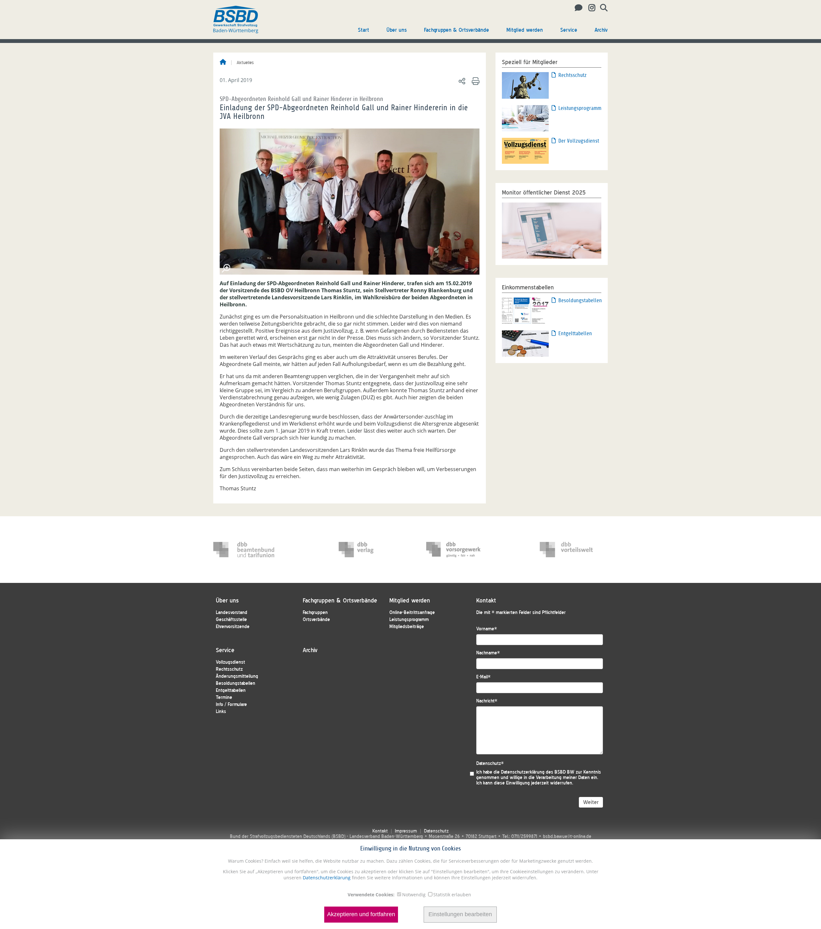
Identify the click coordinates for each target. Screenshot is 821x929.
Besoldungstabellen (579, 300)
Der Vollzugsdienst (578, 141)
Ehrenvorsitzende (233, 626)
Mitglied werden (524, 30)
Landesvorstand (231, 612)
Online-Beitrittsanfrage (412, 612)
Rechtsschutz (572, 75)
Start (363, 30)
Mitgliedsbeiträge (406, 626)
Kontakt (380, 831)
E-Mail (483, 677)
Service (568, 30)
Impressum (406, 831)
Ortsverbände (316, 619)
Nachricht (486, 701)
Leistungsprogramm (579, 108)
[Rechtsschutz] (525, 84)
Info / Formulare (231, 704)
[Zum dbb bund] (243, 549)
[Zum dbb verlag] (369, 549)
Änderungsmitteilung (237, 676)
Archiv (601, 30)
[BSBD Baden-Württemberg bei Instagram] (589, 8)
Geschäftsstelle (231, 619)
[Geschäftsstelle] (577, 8)
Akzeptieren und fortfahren (361, 914)
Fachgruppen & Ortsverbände (456, 30)
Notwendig (414, 895)
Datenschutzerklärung (326, 878)
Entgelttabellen (575, 333)
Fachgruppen (315, 612)
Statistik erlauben (452, 895)
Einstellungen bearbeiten (460, 914)
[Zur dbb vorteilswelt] (570, 549)
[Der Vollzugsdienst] (525, 150)
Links (221, 711)
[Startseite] (223, 62)
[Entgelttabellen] (525, 343)
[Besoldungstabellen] (525, 310)
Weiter (591, 802)
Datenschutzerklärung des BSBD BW (537, 772)
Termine (224, 697)
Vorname (486, 629)
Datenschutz (490, 763)
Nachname (488, 653)
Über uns (396, 30)
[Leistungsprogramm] (525, 117)
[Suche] (601, 8)
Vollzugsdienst (230, 662)
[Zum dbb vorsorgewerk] (456, 549)
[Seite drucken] (474, 81)
